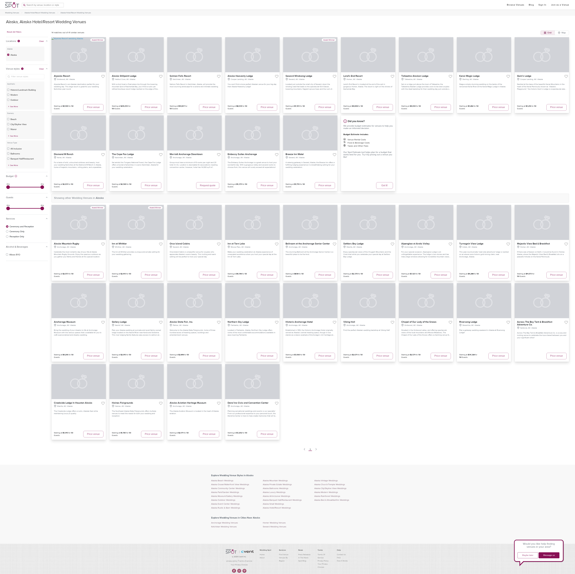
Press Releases (304, 554)
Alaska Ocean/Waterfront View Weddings (230, 484)
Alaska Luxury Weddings (274, 492)
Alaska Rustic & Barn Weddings (225, 508)
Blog (531, 4)
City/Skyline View (18, 124)
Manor (13, 129)
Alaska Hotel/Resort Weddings (277, 508)
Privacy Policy (323, 561)
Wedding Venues (12, 13)
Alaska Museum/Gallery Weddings (227, 496)
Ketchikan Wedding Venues (224, 526)
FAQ (339, 557)
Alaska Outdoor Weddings (223, 500)
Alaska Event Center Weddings (225, 504)
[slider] (8, 187)
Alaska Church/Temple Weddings (329, 484)
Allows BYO (14, 254)
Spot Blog (302, 561)
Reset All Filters (14, 32)
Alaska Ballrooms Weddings (275, 488)
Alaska (13, 55)
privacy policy (231, 561)
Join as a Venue (560, 4)
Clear (41, 41)
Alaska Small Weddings (273, 504)
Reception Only (17, 236)
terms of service (245, 561)
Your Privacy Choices (239, 565)
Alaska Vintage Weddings (326, 480)
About (262, 557)
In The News (303, 557)
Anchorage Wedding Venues (224, 522)
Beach (13, 119)
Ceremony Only (17, 231)
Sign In (542, 4)
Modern (14, 95)
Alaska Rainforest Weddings (327, 496)
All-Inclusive (16, 149)
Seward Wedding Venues (274, 526)
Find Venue (283, 554)
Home (262, 554)
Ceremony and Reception (22, 226)
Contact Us (341, 554)
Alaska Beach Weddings (222, 480)
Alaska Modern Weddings (326, 492)
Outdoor (14, 100)
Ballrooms (15, 153)
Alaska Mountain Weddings (275, 480)
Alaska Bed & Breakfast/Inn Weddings (331, 500)
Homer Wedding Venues (274, 522)
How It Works (342, 561)
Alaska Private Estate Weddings (277, 484)
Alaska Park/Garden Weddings (225, 492)
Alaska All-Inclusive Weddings (276, 496)
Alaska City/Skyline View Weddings (330, 488)
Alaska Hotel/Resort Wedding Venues (40, 13)
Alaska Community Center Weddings (228, 488)
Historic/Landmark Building (23, 90)
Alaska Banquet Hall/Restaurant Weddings (282, 500)
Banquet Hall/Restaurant (22, 159)
